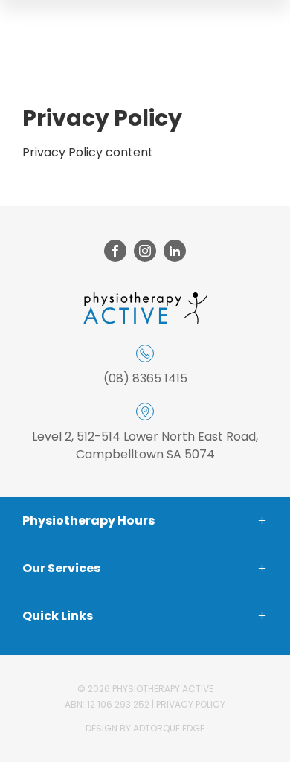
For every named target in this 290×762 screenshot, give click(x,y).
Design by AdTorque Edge (145, 728)
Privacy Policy (190, 704)
